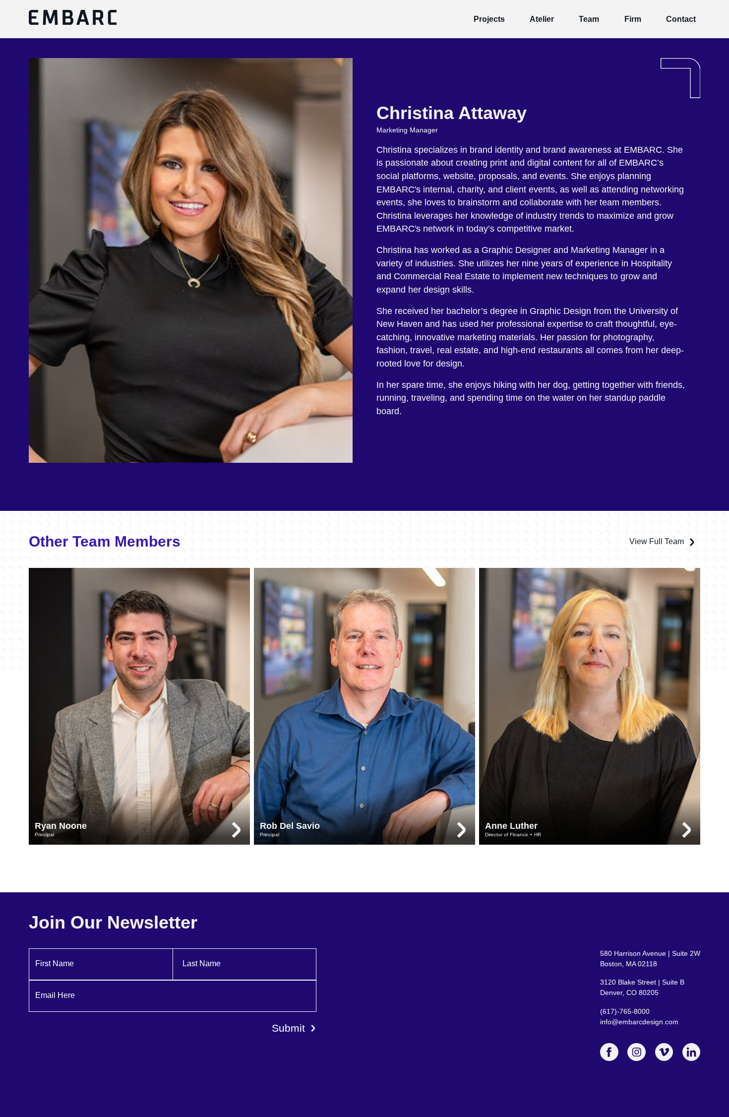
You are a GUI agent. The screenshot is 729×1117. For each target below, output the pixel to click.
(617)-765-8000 (625, 1011)
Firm (632, 18)
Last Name (201, 963)
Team (589, 18)
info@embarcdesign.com (639, 1022)
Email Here (55, 995)
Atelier (542, 18)
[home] (73, 19)
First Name (54, 963)
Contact (681, 18)
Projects (489, 18)
